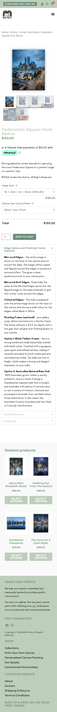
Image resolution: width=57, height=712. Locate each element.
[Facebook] (7, 625)
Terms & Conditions (17, 695)
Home (5, 32)
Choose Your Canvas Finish (21, 203)
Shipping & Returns (17, 690)
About (9, 681)
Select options (16, 500)
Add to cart (25, 236)
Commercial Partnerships (21, 667)
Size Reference (14, 414)
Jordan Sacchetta (29, 32)
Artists (13, 32)
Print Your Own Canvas (19, 652)
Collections (12, 648)
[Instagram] (12, 625)
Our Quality (12, 662)
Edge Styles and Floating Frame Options (24, 249)
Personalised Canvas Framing (24, 657)
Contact (10, 685)
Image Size (13, 185)
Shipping (10, 421)
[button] (47, 4)
